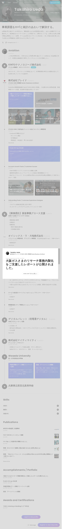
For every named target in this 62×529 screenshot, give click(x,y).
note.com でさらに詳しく (30, 273)
